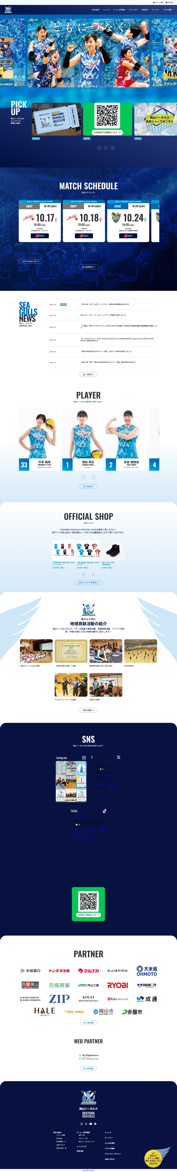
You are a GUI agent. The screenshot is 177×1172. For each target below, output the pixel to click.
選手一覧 (82, 1135)
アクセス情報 (167, 10)
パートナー (155, 10)
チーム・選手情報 (119, 10)
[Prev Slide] (83, 90)
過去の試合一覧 (61, 1148)
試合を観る (95, 10)
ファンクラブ (133, 10)
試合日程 (59, 1138)
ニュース (106, 10)
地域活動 (145, 10)
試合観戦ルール (61, 1142)
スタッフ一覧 (83, 1138)
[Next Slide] (94, 90)
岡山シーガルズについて (87, 1142)
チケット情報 (60, 1135)
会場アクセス (60, 1145)
